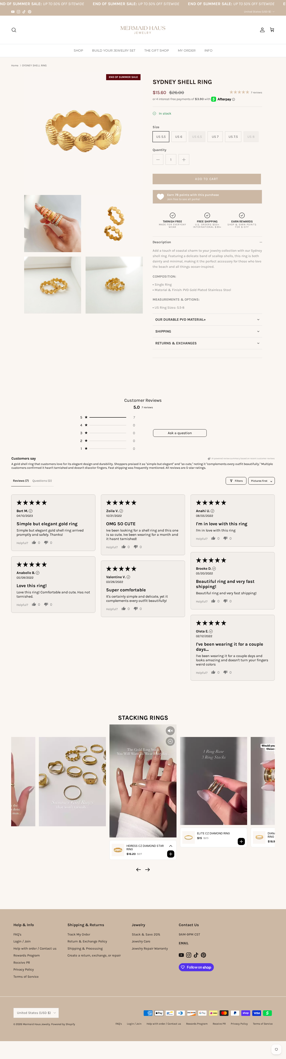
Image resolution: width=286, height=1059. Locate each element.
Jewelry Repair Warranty (150, 948)
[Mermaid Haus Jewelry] (143, 30)
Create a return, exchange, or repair (94, 955)
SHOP (78, 50)
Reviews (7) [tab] (21, 481)
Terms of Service (26, 977)
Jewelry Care (141, 941)
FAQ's (17, 934)
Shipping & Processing (85, 948)
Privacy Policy (23, 969)
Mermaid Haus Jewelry (36, 1024)
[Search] (14, 30)
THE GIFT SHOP (156, 50)
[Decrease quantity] (158, 159)
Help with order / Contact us (35, 948)
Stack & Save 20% (146, 934)
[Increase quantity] (184, 159)
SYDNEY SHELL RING (34, 65)
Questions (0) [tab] (42, 481)
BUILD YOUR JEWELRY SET (113, 50)
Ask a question (180, 433)
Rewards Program (26, 955)
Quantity (159, 150)
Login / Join (22, 941)
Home (14, 65)
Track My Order (78, 934)
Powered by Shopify (63, 1024)
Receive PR (21, 963)
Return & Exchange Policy (87, 941)
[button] (207, 319)
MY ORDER (187, 50)
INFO (208, 50)
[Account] (261, 30)
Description (162, 242)
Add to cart (206, 179)
